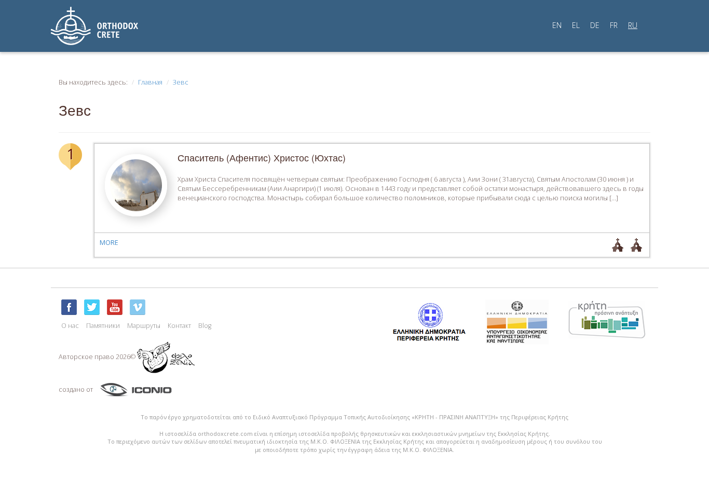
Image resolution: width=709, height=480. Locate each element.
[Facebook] (69, 307)
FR (614, 25)
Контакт (179, 325)
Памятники (103, 325)
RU (632, 25)
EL (576, 25)
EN (557, 25)
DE (594, 25)
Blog (204, 325)
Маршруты (143, 325)
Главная (150, 82)
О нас (70, 325)
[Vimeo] (137, 307)
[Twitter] (92, 307)
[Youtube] (114, 307)
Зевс (180, 82)
